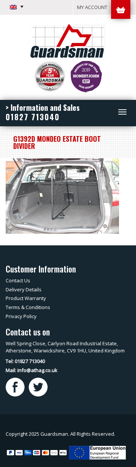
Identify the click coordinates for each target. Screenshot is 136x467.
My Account (92, 7)
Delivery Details (24, 289)
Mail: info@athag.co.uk (31, 370)
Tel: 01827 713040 (25, 361)
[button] (17, 7)
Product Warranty (26, 298)
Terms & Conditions (28, 307)
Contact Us (18, 280)
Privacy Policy (21, 316)
